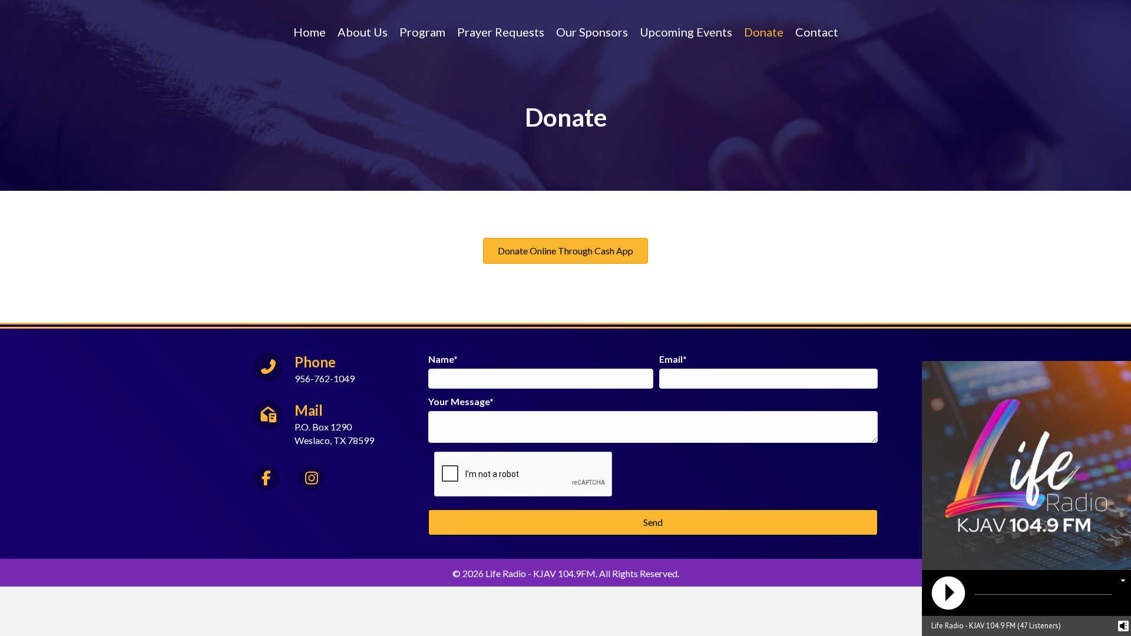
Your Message (459, 401)
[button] (653, 522)
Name (441, 359)
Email (671, 359)
